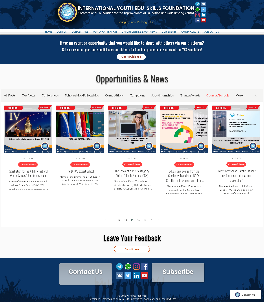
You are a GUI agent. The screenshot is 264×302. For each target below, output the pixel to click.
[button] (80, 31)
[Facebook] (197, 20)
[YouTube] (203, 20)
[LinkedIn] (203, 15)
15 (138, 219)
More (239, 95)
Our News (28, 95)
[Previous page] (113, 220)
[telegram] (197, 4)
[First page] (106, 220)
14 (132, 219)
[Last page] (157, 220)
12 (119, 219)
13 (125, 219)
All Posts (10, 95)
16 (145, 219)
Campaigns (137, 95)
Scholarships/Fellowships (82, 95)
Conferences (50, 95)
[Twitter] (203, 9)
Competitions (114, 95)
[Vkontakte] (203, 4)
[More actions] (48, 160)
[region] (85, 274)
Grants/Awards (190, 95)
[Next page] (151, 220)
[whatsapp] (197, 9)
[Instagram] (197, 15)
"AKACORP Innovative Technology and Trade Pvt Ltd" (147, 298)
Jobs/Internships (162, 95)
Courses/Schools (217, 95)
